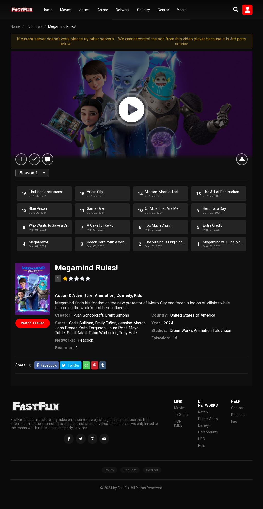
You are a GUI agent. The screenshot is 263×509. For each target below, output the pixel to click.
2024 (168, 323)
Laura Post (117, 327)
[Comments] (47, 159)
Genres (163, 10)
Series (84, 10)
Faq (234, 421)
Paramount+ (208, 432)
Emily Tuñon (105, 323)
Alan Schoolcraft (88, 315)
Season (29, 173)
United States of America (192, 315)
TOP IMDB (178, 423)
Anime (102, 10)
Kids (138, 295)
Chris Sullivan (81, 323)
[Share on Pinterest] (94, 365)
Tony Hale (128, 332)
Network (122, 10)
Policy (109, 470)
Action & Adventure (74, 295)
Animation (104, 295)
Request (238, 415)
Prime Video (208, 419)
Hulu (201, 445)
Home (47, 10)
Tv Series (181, 415)
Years (181, 10)
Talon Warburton (103, 332)
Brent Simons (117, 315)
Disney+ (204, 425)
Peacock (85, 340)
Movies (66, 10)
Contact (237, 408)
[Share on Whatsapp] (86, 365)
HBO (201, 439)
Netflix (203, 412)
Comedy (124, 295)
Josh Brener (66, 327)
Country (143, 10)
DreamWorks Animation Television (200, 330)
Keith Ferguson (92, 327)
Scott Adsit (77, 332)
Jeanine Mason (132, 323)
